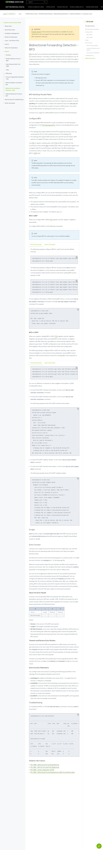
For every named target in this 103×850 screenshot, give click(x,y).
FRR (33, 143)
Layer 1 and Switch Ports (12, 40)
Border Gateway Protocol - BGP (13, 59)
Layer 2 (7, 44)
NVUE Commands (10, 103)
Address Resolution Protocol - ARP (14, 95)
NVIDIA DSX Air (62, 7)
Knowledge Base (92, 7)
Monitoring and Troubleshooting (14, 99)
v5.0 (20, 14)
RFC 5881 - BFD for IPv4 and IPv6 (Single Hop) (44, 767)
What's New (8, 26)
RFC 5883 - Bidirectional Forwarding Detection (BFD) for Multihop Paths (52, 772)
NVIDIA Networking (45, 14)
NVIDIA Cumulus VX (77, 7)
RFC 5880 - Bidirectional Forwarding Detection (44, 764)
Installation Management (12, 33)
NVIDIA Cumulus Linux (36, 7)
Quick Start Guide (10, 29)
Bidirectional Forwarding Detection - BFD (13, 89)
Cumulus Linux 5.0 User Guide (12, 22)
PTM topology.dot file (48, 125)
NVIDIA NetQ (50, 7)
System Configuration (11, 37)
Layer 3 (7, 51)
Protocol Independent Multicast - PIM (15, 78)
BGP (47, 145)
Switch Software (75, 14)
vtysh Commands (49, 244)
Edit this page (89, 21)
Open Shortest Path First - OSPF (13, 65)
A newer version (36, 32)
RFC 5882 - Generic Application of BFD (42, 770)
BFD (30, 54)
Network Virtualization (11, 48)
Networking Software (61, 14)
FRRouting (9, 73)
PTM (55, 143)
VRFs (7, 70)
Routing (8, 55)
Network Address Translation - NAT (14, 83)
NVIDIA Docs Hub (31, 14)
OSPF (35, 153)
